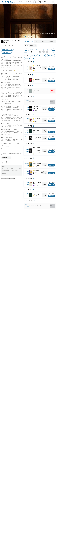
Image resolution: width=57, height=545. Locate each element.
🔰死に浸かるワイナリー (36, 119)
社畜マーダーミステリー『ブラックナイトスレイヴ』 (37, 150)
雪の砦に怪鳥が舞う (37, 182)
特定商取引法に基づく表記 (8, 178)
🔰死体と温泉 (36, 79)
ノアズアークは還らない (37, 107)
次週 (53, 52)
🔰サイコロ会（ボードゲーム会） (36, 172)
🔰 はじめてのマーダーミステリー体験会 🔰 (37, 163)
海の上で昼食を (37, 137)
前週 (26, 52)
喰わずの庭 (36, 90)
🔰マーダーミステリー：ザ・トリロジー (37, 67)
